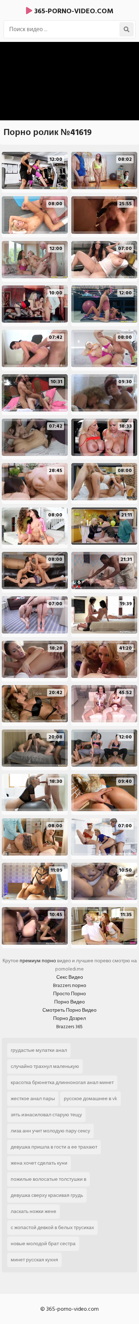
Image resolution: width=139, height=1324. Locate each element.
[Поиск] (126, 29)
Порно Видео (69, 1002)
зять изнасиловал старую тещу (46, 1115)
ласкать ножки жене (33, 1211)
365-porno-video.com (72, 11)
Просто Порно (69, 994)
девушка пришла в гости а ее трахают (54, 1147)
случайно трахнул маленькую (45, 1066)
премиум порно (38, 961)
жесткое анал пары (33, 1098)
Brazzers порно (69, 985)
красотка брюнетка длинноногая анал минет (62, 1082)
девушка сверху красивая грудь (47, 1195)
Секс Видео (69, 977)
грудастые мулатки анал (39, 1050)
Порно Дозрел (69, 1018)
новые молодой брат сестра (43, 1243)
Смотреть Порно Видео (69, 1010)
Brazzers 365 (69, 1026)
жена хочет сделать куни (39, 1163)
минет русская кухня (34, 1260)
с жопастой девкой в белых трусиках (52, 1227)
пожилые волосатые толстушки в (48, 1179)
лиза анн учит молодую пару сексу (50, 1131)
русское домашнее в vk (90, 1098)
